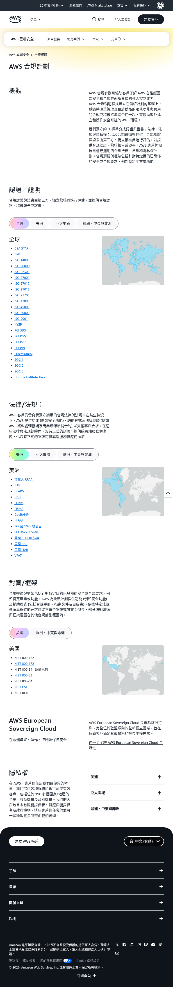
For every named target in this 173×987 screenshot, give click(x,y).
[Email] (117, 953)
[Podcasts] (160, 945)
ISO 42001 (22, 301)
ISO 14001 (22, 260)
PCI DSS (20, 336)
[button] (151, 19)
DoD (17, 497)
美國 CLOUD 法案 (26, 538)
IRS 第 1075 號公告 (28, 526)
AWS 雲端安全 (19, 55)
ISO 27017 (22, 283)
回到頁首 (84, 975)
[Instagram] (139, 945)
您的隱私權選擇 (51, 960)
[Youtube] (153, 945)
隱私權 (13, 960)
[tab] (19, 223)
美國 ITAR (21, 549)
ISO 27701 (22, 295)
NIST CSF (20, 687)
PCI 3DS (20, 330)
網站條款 (29, 960)
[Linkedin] (131, 945)
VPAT (18, 555)
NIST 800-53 (23, 675)
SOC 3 (18, 371)
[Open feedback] (168, 494)
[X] (117, 945)
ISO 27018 (22, 289)
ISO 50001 (22, 313)
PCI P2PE (20, 342)
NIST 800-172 (24, 663)
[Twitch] (146, 945)
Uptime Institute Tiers (29, 377)
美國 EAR (20, 544)
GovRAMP (21, 514)
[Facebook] (124, 945)
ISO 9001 (21, 318)
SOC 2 (18, 365)
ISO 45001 (22, 307)
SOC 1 (18, 359)
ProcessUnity (23, 354)
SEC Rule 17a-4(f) (26, 532)
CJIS (17, 485)
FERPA (18, 503)
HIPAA (18, 520)
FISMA (18, 509)
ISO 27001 (22, 277)
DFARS (19, 491)
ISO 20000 (22, 266)
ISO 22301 (22, 272)
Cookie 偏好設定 (88, 960)
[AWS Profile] (160, 5)
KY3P (18, 324)
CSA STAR (21, 248)
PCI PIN (19, 348)
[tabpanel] (86, 309)
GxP (17, 254)
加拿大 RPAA (23, 479)
